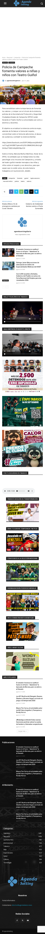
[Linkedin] (26, 191)
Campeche (17, 57)
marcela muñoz (8, 181)
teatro (23, 181)
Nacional (9, 57)
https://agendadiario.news (22, 234)
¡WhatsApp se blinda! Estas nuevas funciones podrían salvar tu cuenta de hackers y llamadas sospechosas (29, 722)
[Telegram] (36, 191)
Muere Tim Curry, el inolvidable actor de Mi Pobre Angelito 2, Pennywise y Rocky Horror (29, 710)
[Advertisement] (22, 30)
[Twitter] (16, 191)
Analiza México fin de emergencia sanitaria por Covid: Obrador (11, 206)
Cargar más (21, 731)
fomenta (19, 178)
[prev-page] (3, 286)
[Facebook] (11, 191)
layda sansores (35, 178)
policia (17, 181)
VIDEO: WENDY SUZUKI (15, 647)
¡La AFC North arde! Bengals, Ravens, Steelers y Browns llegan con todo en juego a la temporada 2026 (29, 698)
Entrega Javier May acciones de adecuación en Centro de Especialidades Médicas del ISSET (28, 265)
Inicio (3, 57)
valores (29, 181)
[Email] (31, 191)
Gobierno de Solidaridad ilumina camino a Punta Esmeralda (34, 206)
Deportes (5, 280)
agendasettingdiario (13, 80)
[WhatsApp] (21, 191)
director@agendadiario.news (22, 905)
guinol (26, 178)
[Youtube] (28, 920)
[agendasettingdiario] (3, 81)
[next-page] (7, 286)
